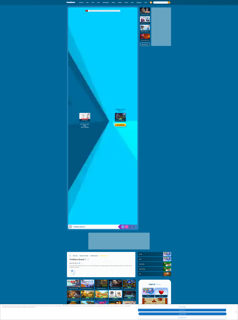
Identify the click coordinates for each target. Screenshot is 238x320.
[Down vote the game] (126, 226)
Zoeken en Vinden (84, 255)
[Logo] (70, 2)
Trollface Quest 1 (104, 255)
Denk (98, 2)
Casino (126, 2)
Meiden (113, 2)
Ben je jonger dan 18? (182, 317)
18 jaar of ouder (182, 313)
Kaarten (120, 2)
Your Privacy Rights (182, 306)
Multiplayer (139, 2)
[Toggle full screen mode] (134, 226)
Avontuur (81, 2)
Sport (132, 2)
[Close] (236, 312)
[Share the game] (130, 226)
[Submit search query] (169, 2)
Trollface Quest (94, 255)
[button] (151, 2)
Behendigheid (106, 2)
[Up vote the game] (122, 226)
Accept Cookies (182, 310)
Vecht (93, 2)
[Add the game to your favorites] (88, 259)
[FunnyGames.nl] (70, 256)
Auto (87, 2)
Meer (146, 2)
